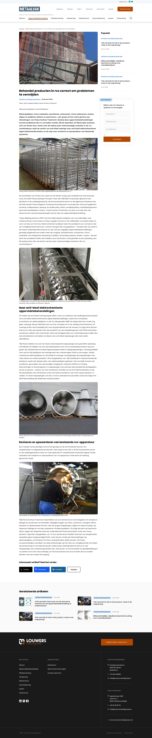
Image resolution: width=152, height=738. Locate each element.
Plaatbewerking (57, 18)
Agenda (110, 9)
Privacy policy (128, 733)
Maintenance (84, 18)
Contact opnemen (54, 673)
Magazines (59, 9)
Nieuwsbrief (100, 9)
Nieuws (22, 18)
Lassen (110, 18)
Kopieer (74, 570)
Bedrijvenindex (125, 9)
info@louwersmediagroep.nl (120, 678)
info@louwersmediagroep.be (121, 709)
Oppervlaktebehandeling (38, 18)
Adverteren (89, 9)
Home (21, 29)
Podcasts (70, 9)
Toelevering (121, 18)
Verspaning (71, 18)
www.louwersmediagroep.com (121, 720)
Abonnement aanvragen (57, 669)
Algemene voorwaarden (114, 733)
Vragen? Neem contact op (116, 642)
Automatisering (98, 18)
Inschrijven (117, 139)
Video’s (79, 9)
